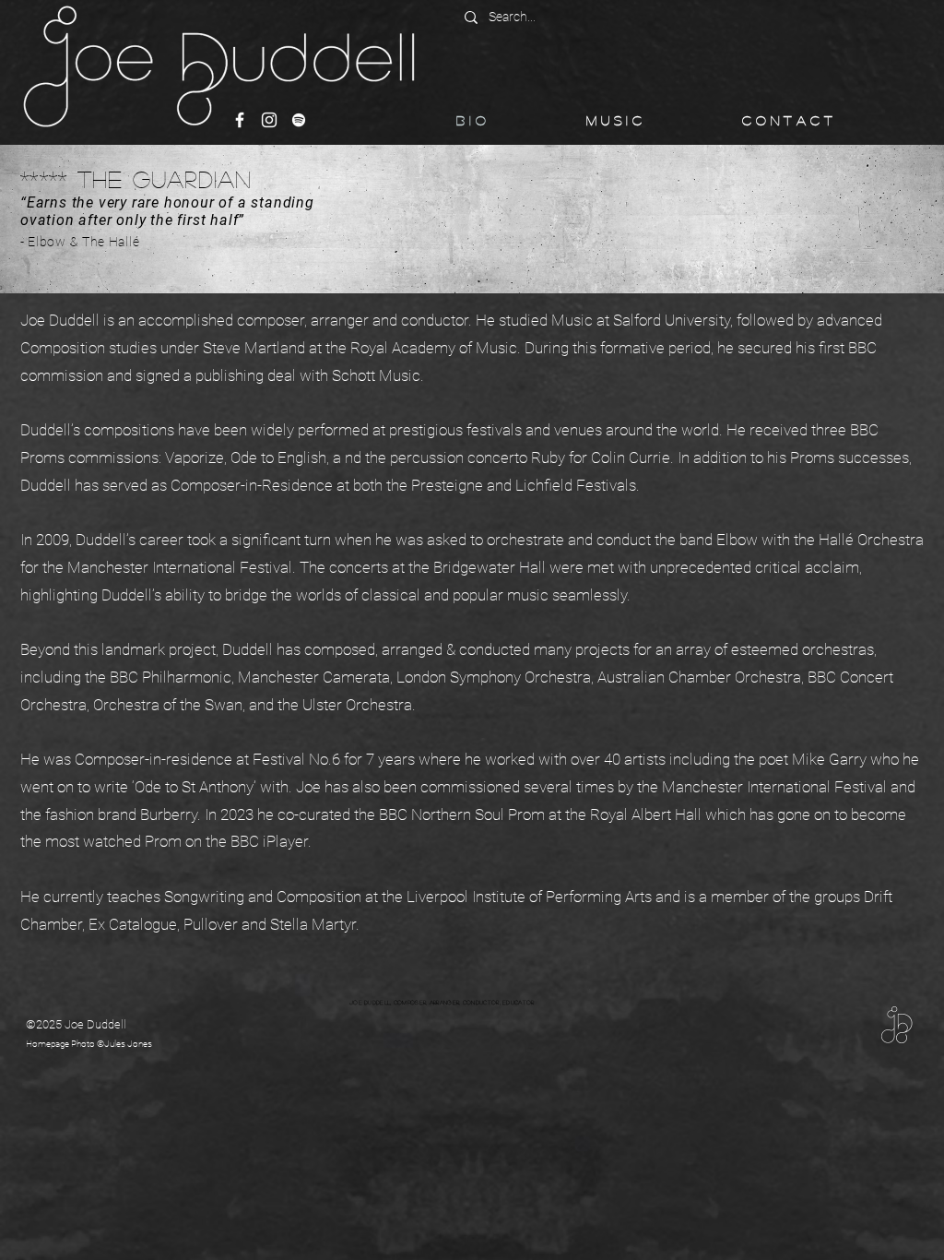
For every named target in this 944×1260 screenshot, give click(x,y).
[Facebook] (240, 120)
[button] (655, 120)
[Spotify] (299, 120)
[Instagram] (269, 120)
